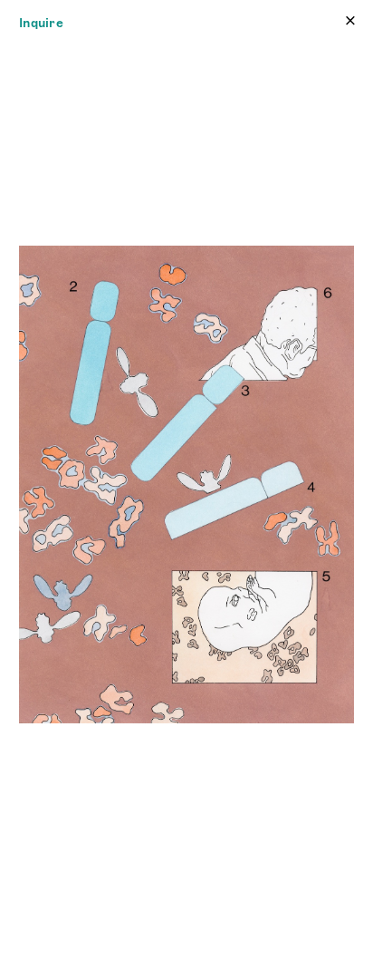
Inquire (41, 22)
